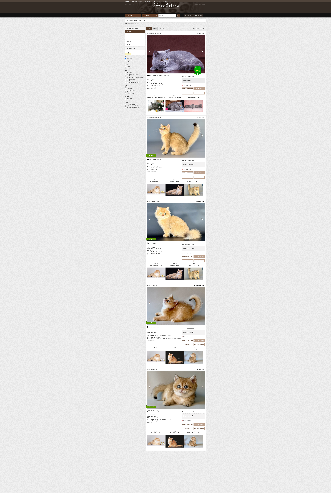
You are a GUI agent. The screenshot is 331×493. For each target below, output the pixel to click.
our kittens (129, 98)
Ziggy (158, 411)
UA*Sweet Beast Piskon (156, 181)
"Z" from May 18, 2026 (133, 104)
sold (128, 62)
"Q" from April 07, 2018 (133, 107)
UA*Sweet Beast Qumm (163, 75)
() (199, 15)
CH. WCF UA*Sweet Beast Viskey (156, 97)
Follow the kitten (199, 177)
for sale (149, 28)
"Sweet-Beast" (190, 76)
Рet (128, 87)
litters (155, 28)
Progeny (129, 44)
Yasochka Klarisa (174, 181)
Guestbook (165, 1)
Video (128, 35)
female (129, 68)
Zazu (158, 327)
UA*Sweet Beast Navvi (175, 349)
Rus (130, 4)
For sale (129, 31)
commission (130, 100)
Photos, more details (187, 88)
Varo (157, 243)
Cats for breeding (131, 38)
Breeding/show (131, 90)
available (129, 58)
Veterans (129, 41)
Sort (194, 28)
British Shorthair (129, 23)
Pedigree (199, 93)
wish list (187, 93)
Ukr (126, 4)
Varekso (159, 159)
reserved (129, 60)
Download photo (200, 33)
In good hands (131, 93)
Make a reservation (199, 88)
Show (128, 92)
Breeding (129, 88)
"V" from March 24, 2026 (133, 106)
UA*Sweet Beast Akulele (174, 97)
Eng (134, 4)
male (128, 66)
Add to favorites (187, 85)
